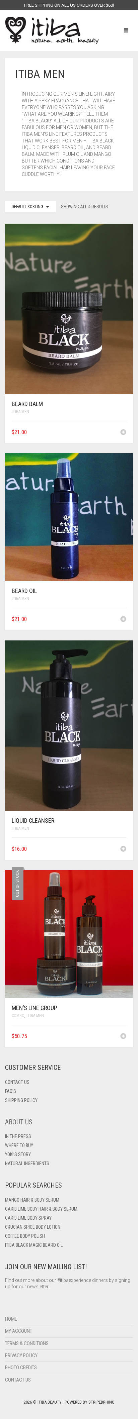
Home (11, 1319)
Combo (18, 1015)
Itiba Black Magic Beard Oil (34, 1245)
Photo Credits (21, 1367)
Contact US (17, 1082)
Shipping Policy (21, 1100)
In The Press (18, 1136)
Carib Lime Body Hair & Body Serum (41, 1209)
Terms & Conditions (27, 1343)
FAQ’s (10, 1091)
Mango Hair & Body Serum (32, 1200)
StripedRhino (101, 1402)
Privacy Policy (21, 1355)
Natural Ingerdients (27, 1163)
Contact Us (18, 1380)
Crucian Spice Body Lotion (32, 1227)
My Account (18, 1331)
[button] (123, 433)
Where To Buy (19, 1145)
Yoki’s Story (18, 1154)
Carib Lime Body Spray (28, 1218)
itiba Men (20, 411)
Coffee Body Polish (25, 1236)
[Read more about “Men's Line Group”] (123, 1037)
